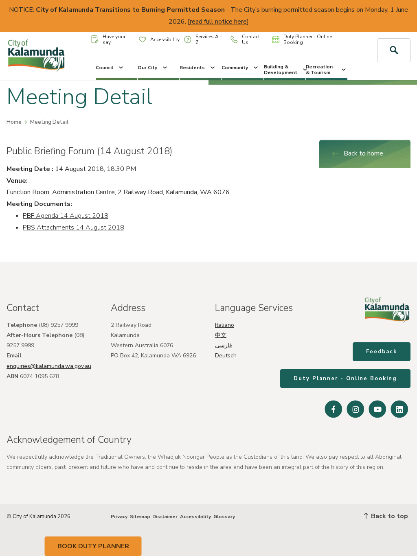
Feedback (381, 351)
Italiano (224, 325)
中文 (220, 335)
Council (104, 67)
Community (235, 67)
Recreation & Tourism (319, 69)
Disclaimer (165, 516)
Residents (192, 67)
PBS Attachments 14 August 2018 (73, 227)
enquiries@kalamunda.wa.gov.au (49, 366)
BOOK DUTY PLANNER (93, 546)
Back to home (363, 153)
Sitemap (140, 516)
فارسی (223, 345)
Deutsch (226, 355)
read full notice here (218, 21)
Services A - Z (208, 39)
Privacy (119, 516)
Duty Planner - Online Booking (307, 39)
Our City (147, 67)
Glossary (224, 516)
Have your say (114, 39)
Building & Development (280, 69)
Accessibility (165, 39)
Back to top (388, 516)
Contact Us (251, 39)
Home (14, 122)
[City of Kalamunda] (36, 55)
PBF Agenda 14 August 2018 (65, 215)
